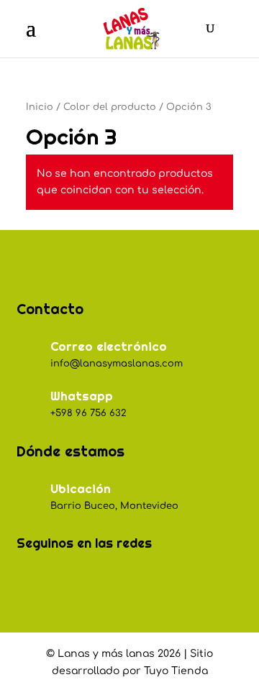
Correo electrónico (108, 346)
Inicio (39, 107)
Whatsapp (81, 396)
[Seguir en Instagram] (61, 581)
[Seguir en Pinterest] (93, 581)
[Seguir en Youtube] (124, 581)
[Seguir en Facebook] (29, 581)
